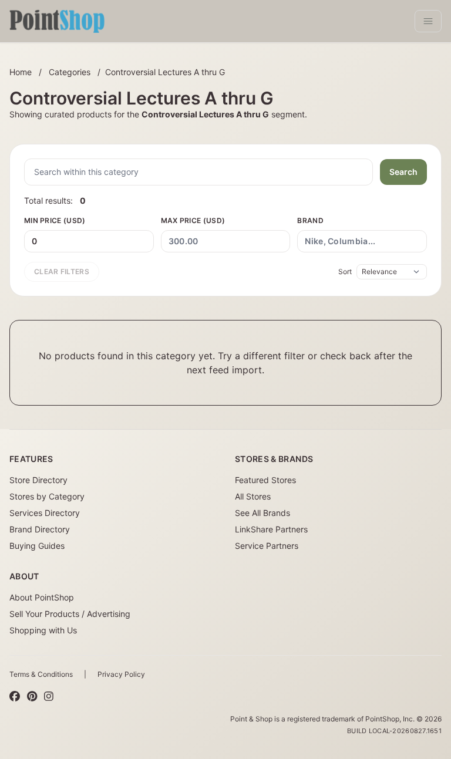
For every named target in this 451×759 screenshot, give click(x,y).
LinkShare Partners (271, 529)
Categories (69, 72)
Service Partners (266, 546)
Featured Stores (265, 480)
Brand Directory (39, 529)
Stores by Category (47, 496)
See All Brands (262, 513)
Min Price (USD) (55, 220)
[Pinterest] (32, 697)
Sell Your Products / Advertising (69, 614)
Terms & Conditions (41, 674)
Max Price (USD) (193, 220)
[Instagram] (48, 697)
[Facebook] (14, 697)
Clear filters (61, 271)
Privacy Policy (121, 674)
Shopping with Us (43, 630)
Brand (310, 220)
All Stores (253, 496)
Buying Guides (37, 546)
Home (20, 72)
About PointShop (41, 597)
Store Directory (38, 480)
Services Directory (44, 513)
